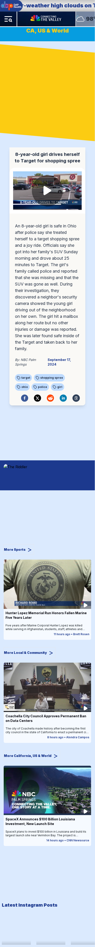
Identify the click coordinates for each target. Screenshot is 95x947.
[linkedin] (63, 398)
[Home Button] (46, 19)
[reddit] (50, 398)
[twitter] (37, 398)
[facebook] (24, 398)
